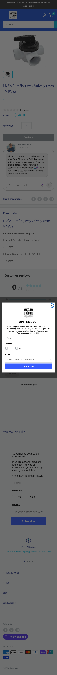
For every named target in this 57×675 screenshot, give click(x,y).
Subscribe (28, 366)
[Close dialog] (52, 305)
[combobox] (28, 359)
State (7, 354)
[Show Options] (50, 359)
